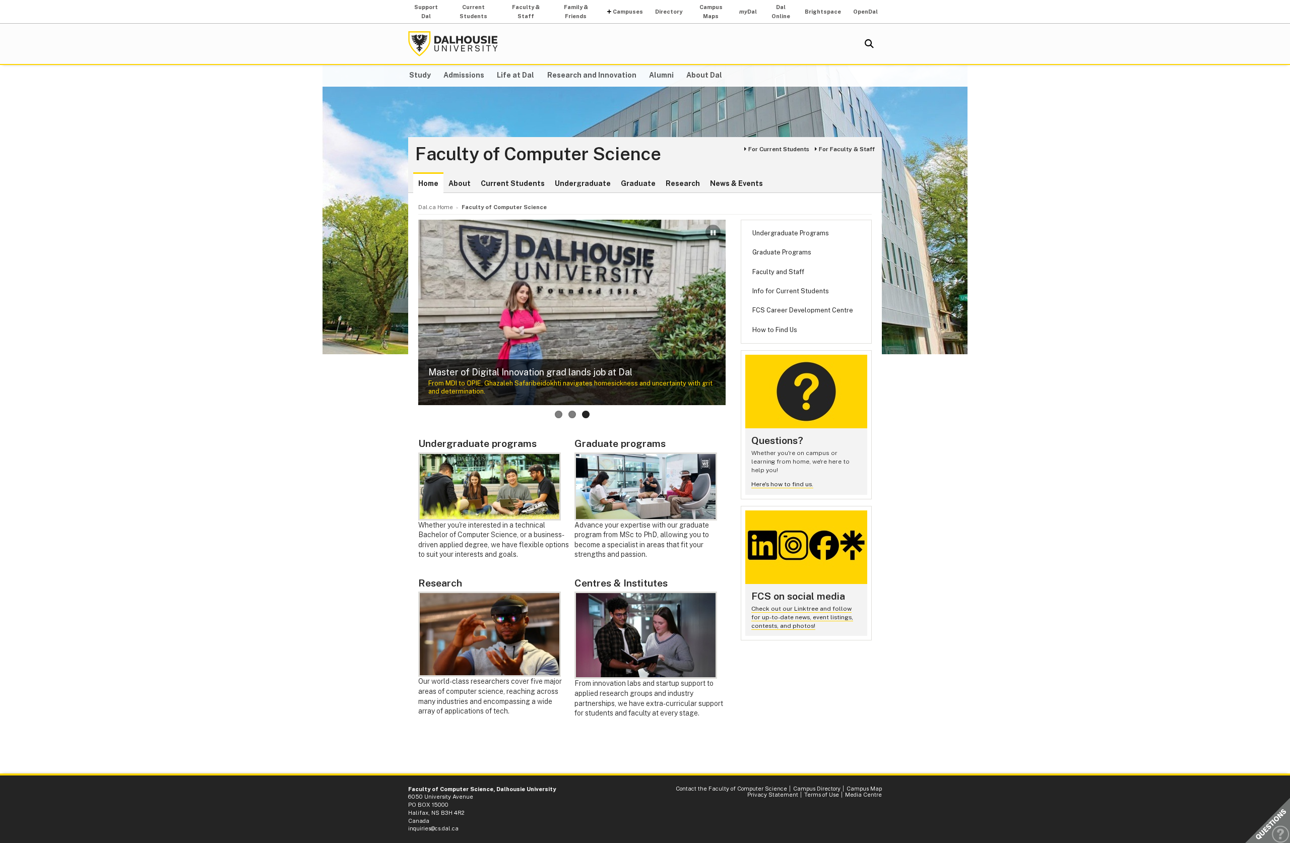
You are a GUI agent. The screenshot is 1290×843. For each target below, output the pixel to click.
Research (683, 183)
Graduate (638, 183)
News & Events (736, 183)
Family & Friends (576, 11)
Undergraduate (583, 183)
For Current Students (778, 149)
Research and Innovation (591, 75)
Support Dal (426, 11)
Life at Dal (515, 75)
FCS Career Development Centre (802, 310)
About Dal (704, 75)
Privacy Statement (772, 794)
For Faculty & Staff (847, 149)
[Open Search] (869, 43)
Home (428, 183)
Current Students (473, 11)
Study (420, 75)
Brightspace (823, 12)
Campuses (628, 12)
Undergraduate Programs (790, 233)
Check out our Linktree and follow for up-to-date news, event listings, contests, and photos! (802, 617)
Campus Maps (711, 11)
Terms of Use (821, 794)
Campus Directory (817, 788)
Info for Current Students (790, 291)
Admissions (463, 75)
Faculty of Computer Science (538, 154)
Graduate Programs (781, 252)
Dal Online (780, 11)
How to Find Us (774, 330)
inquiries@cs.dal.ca (433, 828)
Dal (748, 12)
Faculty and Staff (778, 272)
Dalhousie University (453, 43)
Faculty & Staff (526, 11)
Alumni (661, 75)
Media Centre (863, 794)
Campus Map (864, 788)
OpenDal (865, 12)
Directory (668, 12)
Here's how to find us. (782, 484)
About (459, 183)
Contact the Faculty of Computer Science (731, 788)
